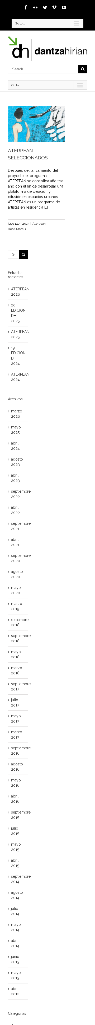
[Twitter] (45, 7)
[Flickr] (35, 7)
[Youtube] (64, 7)
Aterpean (39, 223)
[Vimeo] (54, 7)
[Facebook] (26, 7)
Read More (15, 229)
